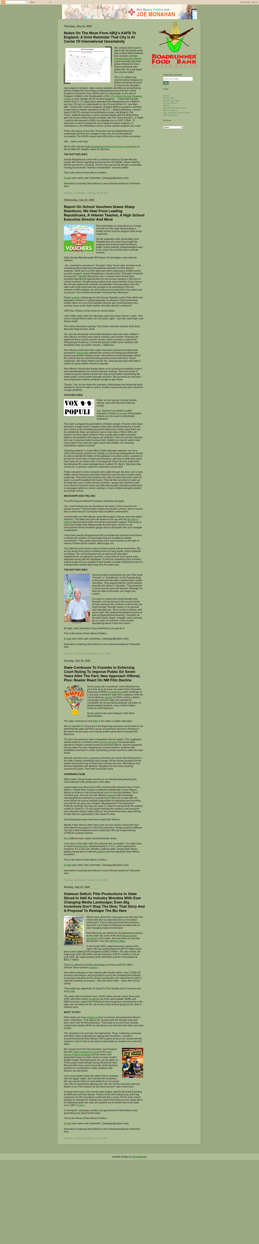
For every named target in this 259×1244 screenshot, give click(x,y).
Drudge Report (170, 103)
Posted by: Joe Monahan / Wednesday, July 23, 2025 (87, 654)
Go (166, 83)
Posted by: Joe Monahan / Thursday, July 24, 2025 (86, 193)
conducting (116, 692)
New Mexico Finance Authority (88, 1053)
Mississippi (82, 352)
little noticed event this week (127, 57)
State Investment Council (86, 1052)
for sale (71, 991)
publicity (101, 851)
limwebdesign (139, 1156)
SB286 (82, 276)
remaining (94, 999)
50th (95, 721)
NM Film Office (117, 941)
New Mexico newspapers (175, 108)
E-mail (67, 177)
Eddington (82, 846)
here (81, 1105)
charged (111, 795)
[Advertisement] (90, 1181)
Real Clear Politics (171, 100)
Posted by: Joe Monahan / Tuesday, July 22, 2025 (86, 880)
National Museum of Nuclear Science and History (111, 146)
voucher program (108, 742)
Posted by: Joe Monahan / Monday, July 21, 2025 (85, 1138)
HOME (166, 96)
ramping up (92, 1017)
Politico (166, 105)
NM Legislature (170, 115)
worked (75, 297)
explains (93, 967)
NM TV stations (170, 110)
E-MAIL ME (168, 98)
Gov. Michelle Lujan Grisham (176, 112)
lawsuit (109, 697)
